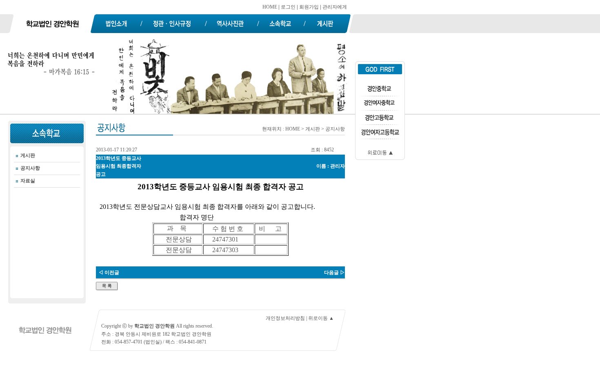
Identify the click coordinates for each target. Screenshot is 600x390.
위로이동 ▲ (321, 318)
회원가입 (309, 7)
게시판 (27, 155)
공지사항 (30, 168)
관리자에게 (334, 7)
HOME (269, 7)
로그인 (288, 7)
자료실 (27, 181)
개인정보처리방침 (285, 318)
